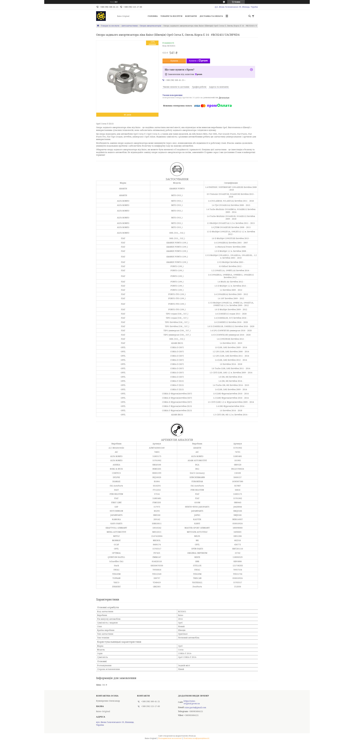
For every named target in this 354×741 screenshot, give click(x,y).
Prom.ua (192, 736)
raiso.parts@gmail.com (195, 707)
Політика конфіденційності (196, 738)
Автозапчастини (129, 26)
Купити (174, 60)
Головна (153, 16)
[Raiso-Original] (105, 16)
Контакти (191, 16)
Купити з (193, 60)
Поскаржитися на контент (170, 738)
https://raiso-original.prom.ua (192, 702)
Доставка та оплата (211, 16)
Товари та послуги (171, 16)
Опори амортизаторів (150, 26)
